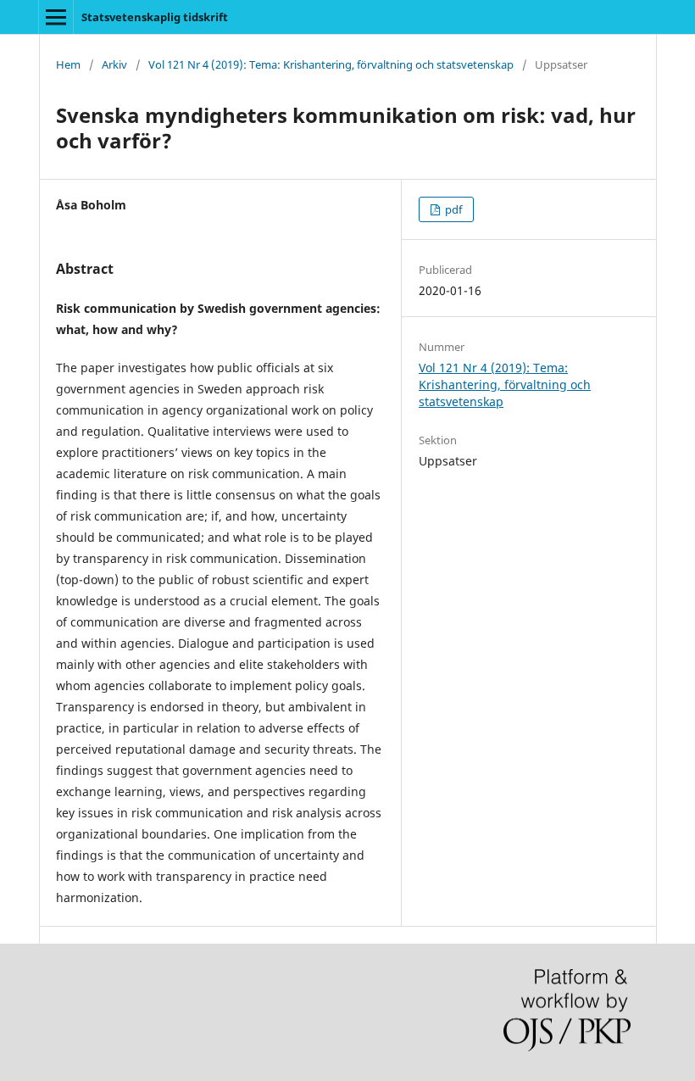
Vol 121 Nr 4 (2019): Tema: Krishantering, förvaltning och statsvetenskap (331, 64)
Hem (68, 64)
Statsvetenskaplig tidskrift (154, 17)
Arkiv (114, 64)
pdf (452, 209)
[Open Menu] (56, 17)
